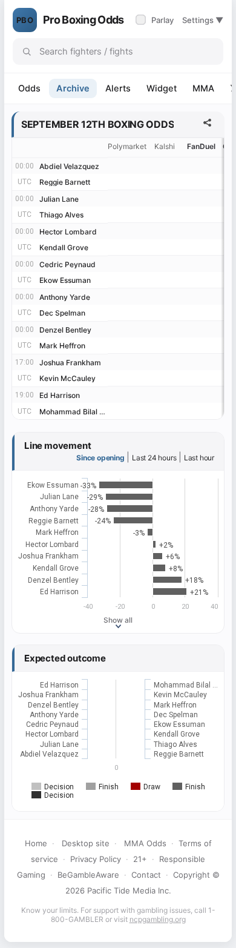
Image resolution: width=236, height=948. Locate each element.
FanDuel (201, 146)
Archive (73, 88)
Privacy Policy (95, 859)
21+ (140, 859)
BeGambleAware (88, 875)
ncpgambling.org (157, 919)
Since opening (100, 457)
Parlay (156, 20)
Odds (29, 88)
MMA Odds (145, 843)
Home (36, 843)
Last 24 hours (154, 457)
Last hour (199, 457)
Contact (146, 875)
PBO (24, 20)
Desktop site (86, 843)
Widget (161, 88)
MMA (203, 88)
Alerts (118, 88)
